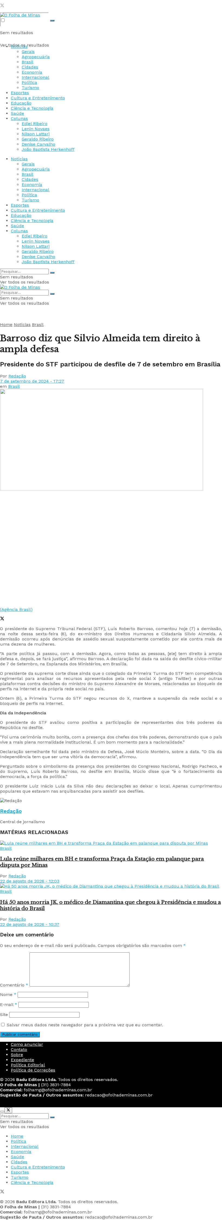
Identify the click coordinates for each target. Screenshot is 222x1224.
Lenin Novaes (36, 128)
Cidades (30, 67)
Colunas (19, 118)
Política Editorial (28, 1064)
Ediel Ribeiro (34, 123)
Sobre (17, 1054)
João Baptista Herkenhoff (48, 149)
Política (29, 82)
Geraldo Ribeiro (38, 139)
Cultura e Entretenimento (38, 97)
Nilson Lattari (36, 133)
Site (4, 1014)
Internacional (35, 77)
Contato (19, 1049)
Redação (17, 376)
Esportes (20, 92)
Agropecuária (36, 56)
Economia (32, 72)
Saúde (17, 113)
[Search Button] (52, 20)
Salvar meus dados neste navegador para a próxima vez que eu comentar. (85, 1024)
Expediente (22, 1059)
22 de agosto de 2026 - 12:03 (29, 881)
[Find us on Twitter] (2, 6)
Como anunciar (27, 1044)
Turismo (30, 87)
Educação (21, 103)
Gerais (28, 51)
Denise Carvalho (38, 144)
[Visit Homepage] (20, 15)
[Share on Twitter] (2, 619)
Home (6, 324)
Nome (8, 994)
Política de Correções (33, 1070)
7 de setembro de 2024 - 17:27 (32, 381)
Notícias (19, 46)
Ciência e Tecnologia (32, 108)
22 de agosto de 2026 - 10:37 (29, 924)
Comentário (14, 985)
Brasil (27, 61)
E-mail (8, 1004)
